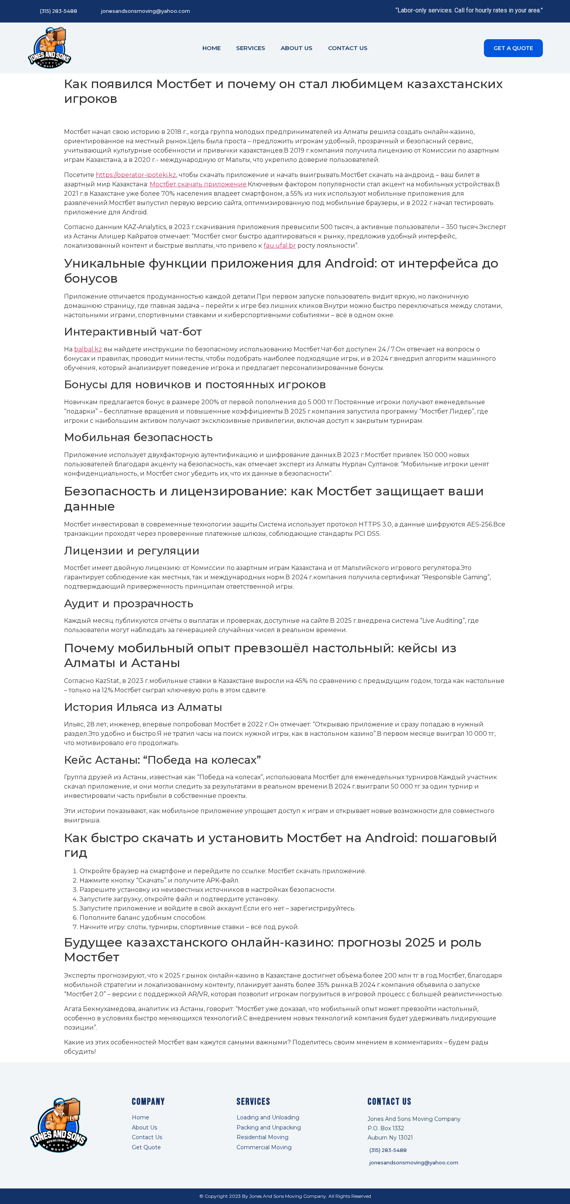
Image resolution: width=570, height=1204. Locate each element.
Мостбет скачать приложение (198, 184)
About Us (297, 48)
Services (250, 48)
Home (211, 48)
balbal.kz (88, 349)
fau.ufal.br (280, 245)
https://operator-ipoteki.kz (136, 175)
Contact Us (348, 48)
